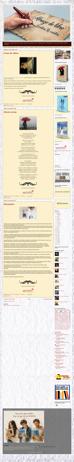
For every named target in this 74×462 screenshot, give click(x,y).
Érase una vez (61, 285)
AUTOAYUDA (62, 323)
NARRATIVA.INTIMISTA (58, 324)
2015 (57, 241)
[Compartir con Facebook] (30, 104)
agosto (58, 213)
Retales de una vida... (60, 359)
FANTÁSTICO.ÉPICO (59, 327)
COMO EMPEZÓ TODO (57, 47)
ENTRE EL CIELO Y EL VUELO (61, 367)
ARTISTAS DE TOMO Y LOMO (39, 47)
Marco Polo (61, 263)
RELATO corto (65, 312)
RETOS (56, 323)
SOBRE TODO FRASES (65, 47)
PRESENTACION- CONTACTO (23, 47)
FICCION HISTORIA (64, 318)
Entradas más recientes (9, 299)
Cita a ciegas (61, 290)
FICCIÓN (67, 323)
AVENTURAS (57, 321)
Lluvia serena (10, 112)
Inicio (29, 299)
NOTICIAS (66, 324)
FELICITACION (57, 320)
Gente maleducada (59, 364)
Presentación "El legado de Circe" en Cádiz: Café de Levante (62, 357)
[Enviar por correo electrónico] (27, 104)
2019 (57, 235)
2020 (57, 234)
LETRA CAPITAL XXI (59, 348)
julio (58, 216)
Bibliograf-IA (59, 214)
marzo (58, 222)
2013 (57, 244)
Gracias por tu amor (62, 268)
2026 (57, 212)
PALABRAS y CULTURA (59, 319)
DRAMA (63, 320)
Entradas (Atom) (11, 301)
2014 (57, 242)
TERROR (64, 328)
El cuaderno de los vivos (63, 257)
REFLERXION (62, 329)
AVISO (68, 325)
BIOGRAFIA (68, 328)
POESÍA (8, 197)
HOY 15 (57, 349)
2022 (57, 231)
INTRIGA (56, 318)
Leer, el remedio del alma (60, 355)
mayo (58, 219)
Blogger (44, 452)
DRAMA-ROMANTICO (67, 326)
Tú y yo (60, 279)
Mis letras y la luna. (59, 333)
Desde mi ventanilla (59, 363)
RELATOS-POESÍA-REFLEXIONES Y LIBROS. (10, 47)
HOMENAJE (57, 329)
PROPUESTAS (57, 325)
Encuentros (9, 204)
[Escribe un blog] (28, 104)
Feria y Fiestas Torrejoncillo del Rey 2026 (62, 342)
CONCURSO (60, 326)
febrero (58, 223)
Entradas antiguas (48, 299)
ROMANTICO (63, 325)
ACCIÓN (68, 320)
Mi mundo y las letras (60, 366)
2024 (57, 228)
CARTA (56, 326)
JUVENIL (65, 327)
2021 (57, 232)
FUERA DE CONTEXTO (61, 313)
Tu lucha (60, 252)
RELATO (8, 295)
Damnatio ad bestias (62, 274)
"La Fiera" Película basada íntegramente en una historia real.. (62, 335)
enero (58, 225)
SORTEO (66, 329)
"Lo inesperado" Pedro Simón (60, 338)
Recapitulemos (58, 360)
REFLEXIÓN (60, 328)
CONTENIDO (31, 47)
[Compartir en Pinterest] (31, 104)
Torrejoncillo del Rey (60, 341)
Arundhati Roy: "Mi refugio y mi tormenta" (62, 352)
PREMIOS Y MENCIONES (49, 47)
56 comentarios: (22, 294)
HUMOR (67, 319)
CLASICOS (62, 321)
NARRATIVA (67, 321)
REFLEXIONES (58, 314)
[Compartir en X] (29, 104)
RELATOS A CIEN (10, 105)
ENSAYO (68, 322)
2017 (57, 238)
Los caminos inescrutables (63, 296)
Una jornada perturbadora (63, 301)
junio (58, 218)
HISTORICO (57, 312)
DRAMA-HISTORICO (62, 322)
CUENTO (56, 322)
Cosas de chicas (11, 53)
